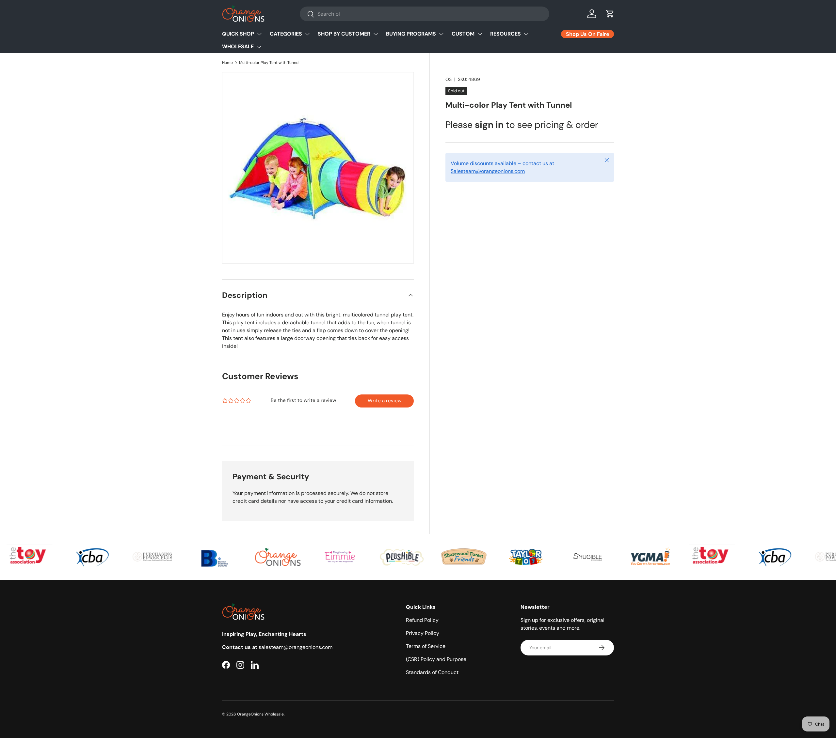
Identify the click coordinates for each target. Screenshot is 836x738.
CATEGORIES (286, 33)
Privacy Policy (422, 633)
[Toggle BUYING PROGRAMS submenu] (441, 34)
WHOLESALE (238, 46)
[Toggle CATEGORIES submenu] (307, 34)
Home (227, 62)
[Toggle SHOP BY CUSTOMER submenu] (375, 34)
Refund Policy (422, 620)
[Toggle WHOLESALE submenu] (259, 47)
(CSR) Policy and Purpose (436, 659)
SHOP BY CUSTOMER (344, 33)
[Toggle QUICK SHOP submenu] (259, 34)
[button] (610, 14)
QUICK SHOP (238, 33)
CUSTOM (463, 33)
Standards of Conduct (432, 672)
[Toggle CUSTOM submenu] (480, 34)
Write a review (384, 400)
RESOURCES (505, 33)
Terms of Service (425, 646)
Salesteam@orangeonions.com (488, 171)
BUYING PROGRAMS (411, 33)
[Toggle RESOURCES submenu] (526, 34)
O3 (448, 79)
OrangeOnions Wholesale (260, 714)
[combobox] (424, 14)
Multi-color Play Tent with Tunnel (269, 62)
